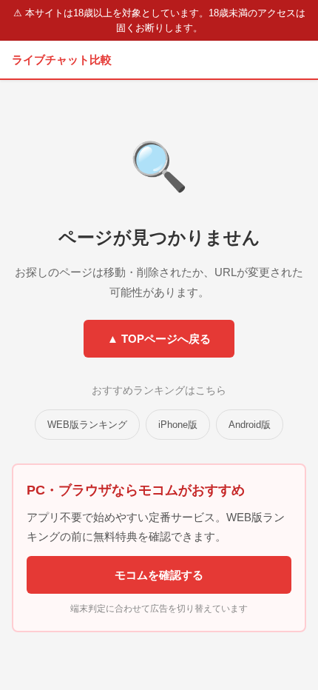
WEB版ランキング (87, 424)
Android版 (250, 424)
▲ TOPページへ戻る (159, 338)
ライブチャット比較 (62, 59)
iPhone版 (177, 424)
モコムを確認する (159, 575)
